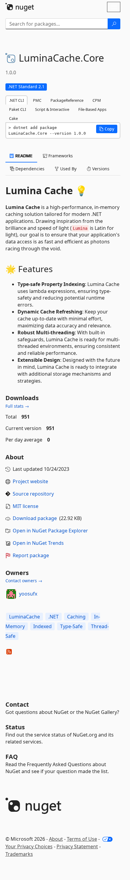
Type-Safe (71, 626)
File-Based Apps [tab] (92, 109)
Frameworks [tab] (60, 156)
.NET (53, 616)
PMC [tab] (37, 100)
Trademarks (19, 854)
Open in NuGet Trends (38, 543)
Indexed (42, 626)
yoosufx (28, 593)
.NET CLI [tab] (16, 100)
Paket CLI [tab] (17, 109)
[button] (106, 129)
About (56, 839)
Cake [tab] (13, 118)
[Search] (114, 23)
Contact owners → (23, 580)
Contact (17, 704)
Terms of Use (82, 839)
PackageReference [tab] (66, 100)
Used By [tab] (67, 169)
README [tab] (23, 156)
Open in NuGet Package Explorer (50, 530)
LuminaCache (24, 616)
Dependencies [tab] (29, 169)
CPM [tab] (97, 100)
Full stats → (17, 406)
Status (15, 727)
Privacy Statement (77, 846)
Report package (31, 555)
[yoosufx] (11, 594)
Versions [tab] (100, 169)
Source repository (33, 493)
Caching (76, 616)
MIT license (25, 506)
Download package (35, 518)
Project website (30, 481)
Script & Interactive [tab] (52, 109)
